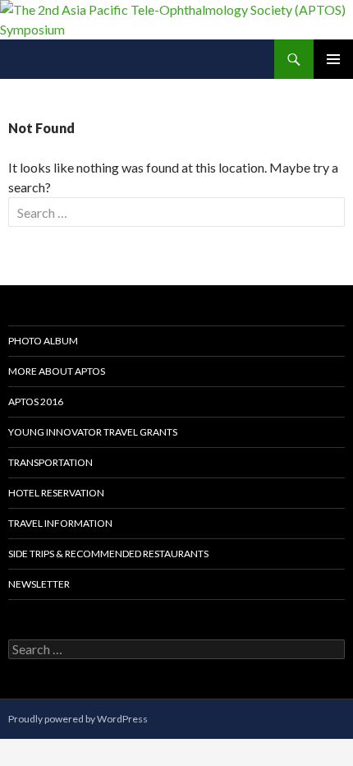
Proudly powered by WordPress (78, 719)
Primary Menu (333, 59)
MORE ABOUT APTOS (56, 371)
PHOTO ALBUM (43, 341)
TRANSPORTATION (50, 462)
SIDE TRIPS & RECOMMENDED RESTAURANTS (108, 553)
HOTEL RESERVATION (56, 493)
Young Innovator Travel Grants (92, 432)
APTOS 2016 (35, 401)
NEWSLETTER (39, 584)
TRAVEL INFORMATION (60, 523)
